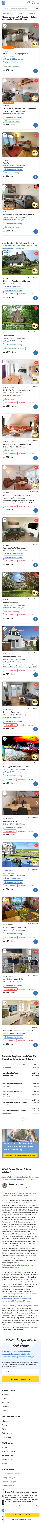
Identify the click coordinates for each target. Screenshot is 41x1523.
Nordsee (5, 1395)
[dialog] (22, 1506)
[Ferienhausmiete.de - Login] (34, 2)
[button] (38, 2)
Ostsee (4, 1399)
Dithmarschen (13, 1200)
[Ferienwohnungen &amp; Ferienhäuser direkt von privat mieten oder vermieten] (3, 2)
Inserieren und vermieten (11, 1474)
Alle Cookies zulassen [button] (22, 1515)
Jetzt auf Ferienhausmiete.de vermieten (20, 1155)
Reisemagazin (7, 1455)
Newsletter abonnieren (20, 1379)
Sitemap (5, 1411)
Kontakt (5, 1463)
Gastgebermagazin (9, 1478)
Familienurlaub (33, 1320)
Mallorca (5, 1403)
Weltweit (5, 1407)
